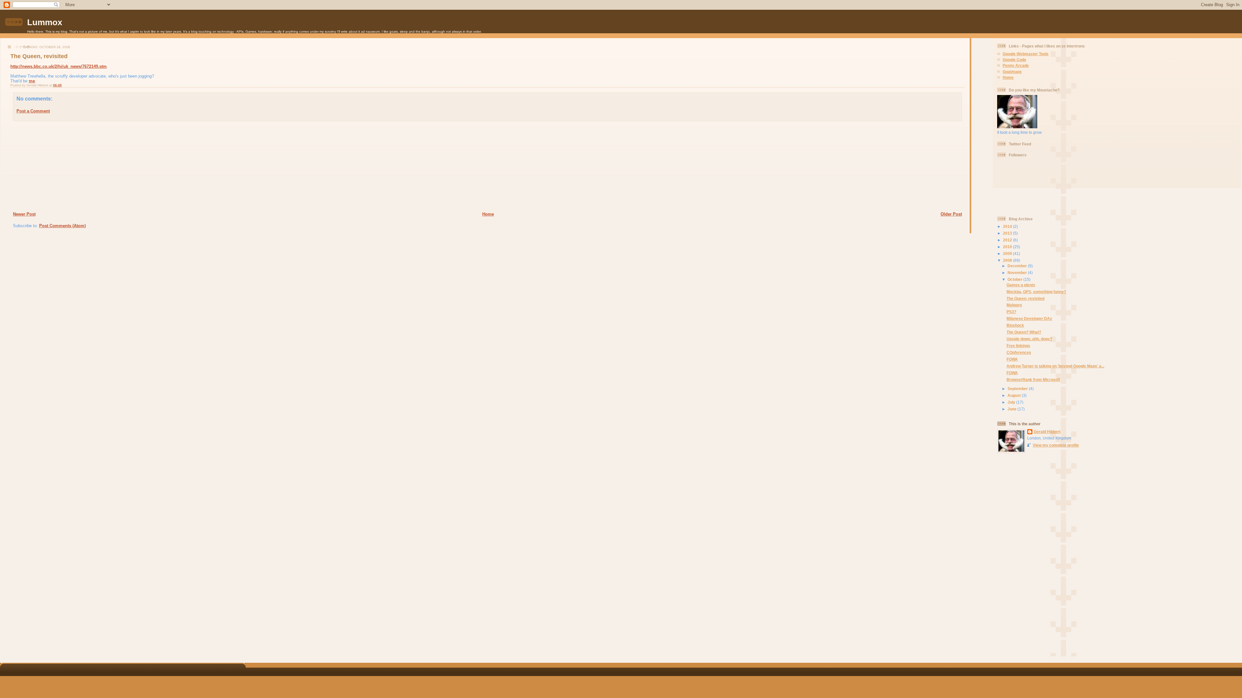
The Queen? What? (1024, 332)
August (1015, 395)
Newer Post (24, 214)
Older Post (951, 214)
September (1018, 388)
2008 (1008, 260)
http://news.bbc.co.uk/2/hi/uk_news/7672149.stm (58, 66)
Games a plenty (1021, 285)
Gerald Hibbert (1047, 431)
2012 (1008, 240)
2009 (1008, 253)
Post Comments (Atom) (62, 225)
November (1018, 272)
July (1012, 402)
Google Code (1014, 60)
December (1018, 266)
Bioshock (1015, 325)
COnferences (1019, 352)
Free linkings (1018, 346)
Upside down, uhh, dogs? (1029, 339)
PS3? (1011, 312)
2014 (1008, 226)
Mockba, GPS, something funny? (1036, 292)
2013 (1008, 233)
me (32, 81)
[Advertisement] (52, 166)
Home (488, 214)
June (1013, 409)
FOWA (1012, 359)
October (1015, 279)
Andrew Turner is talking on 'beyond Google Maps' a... (1055, 366)
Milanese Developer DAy (1029, 318)
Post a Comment (33, 111)
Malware (1014, 305)
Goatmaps (1012, 71)
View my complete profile (1056, 445)
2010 (1008, 247)
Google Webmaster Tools (1026, 54)
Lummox (44, 22)
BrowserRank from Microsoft (1033, 379)
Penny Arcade (1016, 65)
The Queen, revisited (39, 56)
